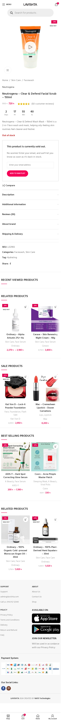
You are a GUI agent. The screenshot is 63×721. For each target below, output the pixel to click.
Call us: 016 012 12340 (9, 602)
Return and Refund (8, 630)
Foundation (15, 412)
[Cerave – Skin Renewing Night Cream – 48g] (45, 317)
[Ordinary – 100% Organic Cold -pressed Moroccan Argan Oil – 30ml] (15, 529)
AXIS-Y (15, 485)
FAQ (2, 635)
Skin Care (16, 80)
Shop (34, 602)
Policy (3, 610)
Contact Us (37, 596)
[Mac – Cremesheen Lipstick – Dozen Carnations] (45, 387)
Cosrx (45, 488)
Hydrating (12, 257)
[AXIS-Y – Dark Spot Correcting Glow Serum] (15, 456)
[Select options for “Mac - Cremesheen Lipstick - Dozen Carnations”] (55, 376)
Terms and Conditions (9, 620)
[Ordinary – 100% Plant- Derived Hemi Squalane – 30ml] (45, 529)
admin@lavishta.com (9, 596)
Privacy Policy (6, 615)
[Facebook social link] (10, 264)
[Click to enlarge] (7, 70)
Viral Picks (45, 484)
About (35, 586)
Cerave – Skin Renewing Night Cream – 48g (45, 336)
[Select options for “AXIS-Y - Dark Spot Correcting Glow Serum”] (25, 446)
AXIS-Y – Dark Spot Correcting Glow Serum (15, 475)
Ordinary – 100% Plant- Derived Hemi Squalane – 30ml (45, 550)
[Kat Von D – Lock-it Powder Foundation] (15, 387)
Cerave (45, 346)
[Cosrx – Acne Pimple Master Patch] (45, 456)
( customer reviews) (43, 104)
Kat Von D (15, 419)
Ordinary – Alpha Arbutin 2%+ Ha (15, 336)
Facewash (29, 80)
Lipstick (47, 415)
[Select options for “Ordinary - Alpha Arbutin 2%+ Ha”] (25, 307)
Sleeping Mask (40, 481)
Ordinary (15, 346)
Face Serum (20, 342)
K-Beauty (9, 481)
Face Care (20, 561)
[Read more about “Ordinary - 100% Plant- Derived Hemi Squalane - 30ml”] (55, 519)
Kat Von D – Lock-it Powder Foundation (15, 406)
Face (7, 412)
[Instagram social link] (8, 688)
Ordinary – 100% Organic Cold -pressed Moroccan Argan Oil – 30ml (15, 552)
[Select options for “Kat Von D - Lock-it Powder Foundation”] (25, 376)
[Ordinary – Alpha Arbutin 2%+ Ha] (15, 317)
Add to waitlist (17, 173)
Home (5, 80)
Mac (45, 419)
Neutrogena (8, 87)
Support (4, 586)
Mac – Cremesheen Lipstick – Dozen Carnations (45, 408)
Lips (41, 415)
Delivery (3, 625)
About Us (36, 591)
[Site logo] (30, 4)
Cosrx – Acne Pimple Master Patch (45, 475)
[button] (55, 307)
